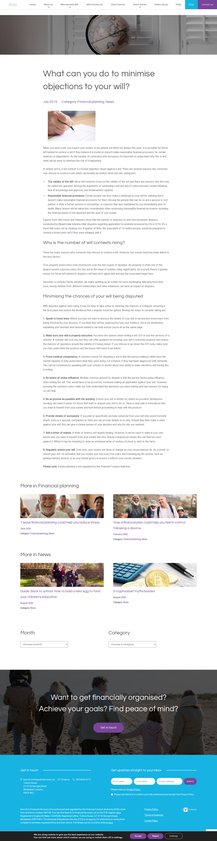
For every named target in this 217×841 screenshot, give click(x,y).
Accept (138, 836)
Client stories (139, 4)
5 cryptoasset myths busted (134, 591)
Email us (65, 779)
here (118, 812)
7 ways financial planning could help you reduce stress (60, 522)
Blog (191, 4)
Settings (174, 836)
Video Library (161, 4)
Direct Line (65, 224)
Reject (155, 836)
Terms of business (154, 815)
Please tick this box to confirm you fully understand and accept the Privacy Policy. (154, 794)
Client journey (118, 4)
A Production (189, 809)
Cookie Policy (151, 820)
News (109, 101)
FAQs (178, 4)
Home (33, 4)
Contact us (207, 4)
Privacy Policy (133, 789)
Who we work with (69, 4)
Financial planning (90, 101)
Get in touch (109, 727)
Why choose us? (94, 4)
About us (48, 4)
